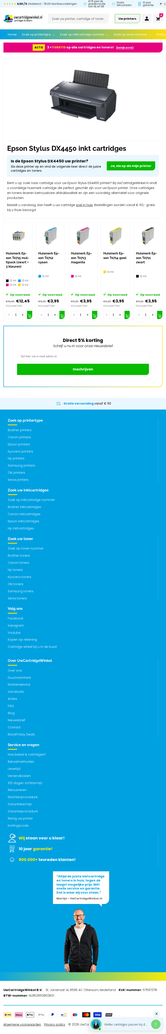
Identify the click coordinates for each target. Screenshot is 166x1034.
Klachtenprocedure (23, 797)
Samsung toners (21, 591)
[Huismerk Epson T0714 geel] (115, 236)
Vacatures (16, 691)
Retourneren (17, 790)
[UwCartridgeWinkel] (22, 18)
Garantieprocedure (23, 811)
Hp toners (15, 570)
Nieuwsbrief (16, 720)
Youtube (14, 633)
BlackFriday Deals (21, 734)
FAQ (11, 706)
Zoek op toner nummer (26, 548)
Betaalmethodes (21, 761)
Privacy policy (54, 1024)
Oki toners (15, 584)
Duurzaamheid (19, 677)
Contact (14, 727)
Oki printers (16, 472)
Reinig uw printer (20, 818)
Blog (11, 713)
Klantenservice (19, 684)
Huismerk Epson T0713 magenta (81, 257)
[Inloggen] (146, 18)
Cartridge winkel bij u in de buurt (32, 647)
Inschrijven (83, 369)
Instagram (16, 625)
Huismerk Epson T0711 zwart (146, 257)
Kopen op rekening (22, 639)
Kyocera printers (20, 451)
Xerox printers (18, 480)
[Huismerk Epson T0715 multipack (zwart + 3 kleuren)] (18, 236)
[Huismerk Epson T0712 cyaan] (50, 236)
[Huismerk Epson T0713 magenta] (83, 236)
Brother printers (20, 430)
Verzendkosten (19, 776)
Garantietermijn (20, 804)
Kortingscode (18, 825)
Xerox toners (17, 598)
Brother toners (19, 555)
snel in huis (84, 205)
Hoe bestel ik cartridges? (27, 754)
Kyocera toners (19, 577)
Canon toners (18, 563)
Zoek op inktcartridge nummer (31, 500)
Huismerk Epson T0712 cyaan (48, 257)
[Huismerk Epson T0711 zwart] (148, 236)
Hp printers (16, 458)
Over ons (15, 670)
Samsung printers (21, 465)
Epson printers (19, 444)
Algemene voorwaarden (22, 1024)
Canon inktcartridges (24, 514)
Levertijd (14, 769)
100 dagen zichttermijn (25, 783)
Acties (12, 699)
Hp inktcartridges (21, 528)
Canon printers (19, 437)
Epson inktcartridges (23, 521)
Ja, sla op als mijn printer (131, 166)
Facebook (15, 618)
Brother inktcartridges (24, 507)
